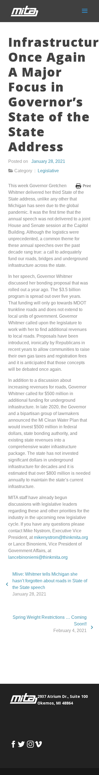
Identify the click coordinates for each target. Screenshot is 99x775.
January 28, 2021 (48, 161)
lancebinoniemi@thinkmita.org (38, 557)
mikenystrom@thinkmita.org (61, 537)
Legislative (48, 170)
